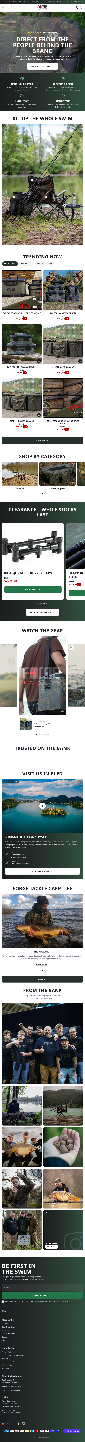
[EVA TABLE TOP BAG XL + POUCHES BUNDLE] (22, 290)
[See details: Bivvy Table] (64, 205)
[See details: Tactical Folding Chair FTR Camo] (46, 197)
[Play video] (42, 806)
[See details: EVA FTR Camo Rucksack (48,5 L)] (14, 197)
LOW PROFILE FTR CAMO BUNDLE (21, 367)
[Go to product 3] (41, 603)
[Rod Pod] (20, 474)
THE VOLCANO (41, 951)
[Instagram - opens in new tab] (23, 1423)
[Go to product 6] (46, 603)
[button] (3, 7)
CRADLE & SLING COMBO (63, 367)
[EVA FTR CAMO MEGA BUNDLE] (63, 290)
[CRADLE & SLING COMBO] (63, 344)
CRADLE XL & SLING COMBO (22, 421)
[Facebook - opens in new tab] (18, 1423)
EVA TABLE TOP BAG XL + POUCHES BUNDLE (22, 313)
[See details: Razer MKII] (32, 180)
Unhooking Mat (57, 488)
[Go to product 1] (38, 603)
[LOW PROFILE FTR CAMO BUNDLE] (22, 344)
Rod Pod (20, 488)
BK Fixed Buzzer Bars (22, 573)
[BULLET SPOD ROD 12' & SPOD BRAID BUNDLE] (63, 398)
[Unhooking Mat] (57, 474)
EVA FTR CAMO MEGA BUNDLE (63, 313)
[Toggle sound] (62, 711)
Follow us (50, 1246)
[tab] (10, 263)
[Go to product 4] (43, 603)
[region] (42, 561)
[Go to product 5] (44, 603)
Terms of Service (63, 1301)
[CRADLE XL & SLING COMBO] (22, 398)
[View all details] (39, 307)
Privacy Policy (48, 1301)
